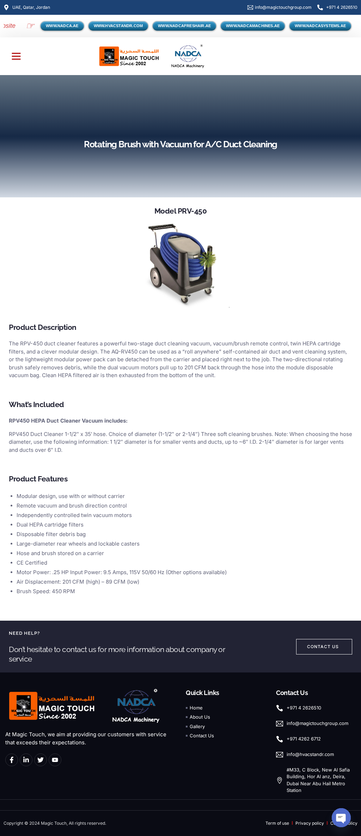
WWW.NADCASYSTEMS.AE (320, 26)
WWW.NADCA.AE (62, 26)
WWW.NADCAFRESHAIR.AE (184, 26)
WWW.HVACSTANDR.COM (118, 26)
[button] (16, 56)
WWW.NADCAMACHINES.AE (253, 26)
